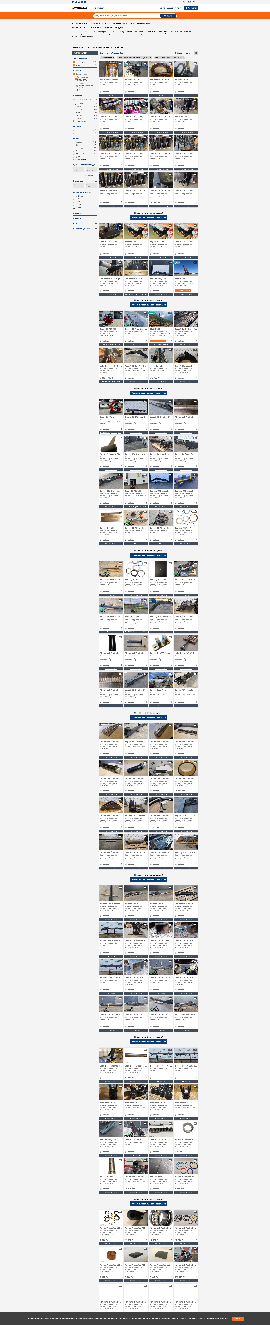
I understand (238, 1319)
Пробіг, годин (79, 218)
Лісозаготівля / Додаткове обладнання (105, 23)
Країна (76, 138)
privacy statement (214, 1318)
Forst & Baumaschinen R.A (161, 706)
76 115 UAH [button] (180, 791)
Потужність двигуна (81, 229)
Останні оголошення (82, 192)
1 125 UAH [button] (129, 1277)
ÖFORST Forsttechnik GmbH (111, 381)
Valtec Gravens (161, 381)
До (87, 184)
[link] (111, 69)
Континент (77, 126)
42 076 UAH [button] (155, 1240)
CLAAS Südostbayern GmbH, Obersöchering (114, 344)
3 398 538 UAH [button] (106, 378)
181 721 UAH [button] (155, 202)
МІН (75, 168)
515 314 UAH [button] (180, 1277)
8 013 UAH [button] (104, 1277)
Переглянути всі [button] (80, 121)
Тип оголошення (80, 58)
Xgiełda (111, 95)
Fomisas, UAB (136, 344)
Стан (75, 224)
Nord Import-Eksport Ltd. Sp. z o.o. (161, 206)
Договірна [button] (104, 92)
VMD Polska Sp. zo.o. (111, 132)
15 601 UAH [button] (130, 1189)
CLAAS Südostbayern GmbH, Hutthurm (137, 507)
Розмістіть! (192, 8)
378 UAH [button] (178, 1152)
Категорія (77, 70)
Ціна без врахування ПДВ (84, 165)
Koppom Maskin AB (161, 294)
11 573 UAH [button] (130, 1240)
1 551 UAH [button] (154, 1277)
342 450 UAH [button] (155, 378)
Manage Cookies (197, 1318)
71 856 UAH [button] (155, 827)
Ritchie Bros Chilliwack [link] (161, 344)
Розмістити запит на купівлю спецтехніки (149, 217)
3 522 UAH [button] (104, 1240)
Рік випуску (78, 181)
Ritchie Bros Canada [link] (186, 294)
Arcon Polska (136, 95)
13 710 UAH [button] (180, 1240)
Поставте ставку (182, 290)
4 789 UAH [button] (179, 1189)
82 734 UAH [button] (130, 1078)
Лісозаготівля (81, 23)
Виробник (77, 96)
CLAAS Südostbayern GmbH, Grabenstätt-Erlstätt (115, 433)
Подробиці (77, 213)
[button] (85, 53)
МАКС (87, 168)
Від (74, 184)
